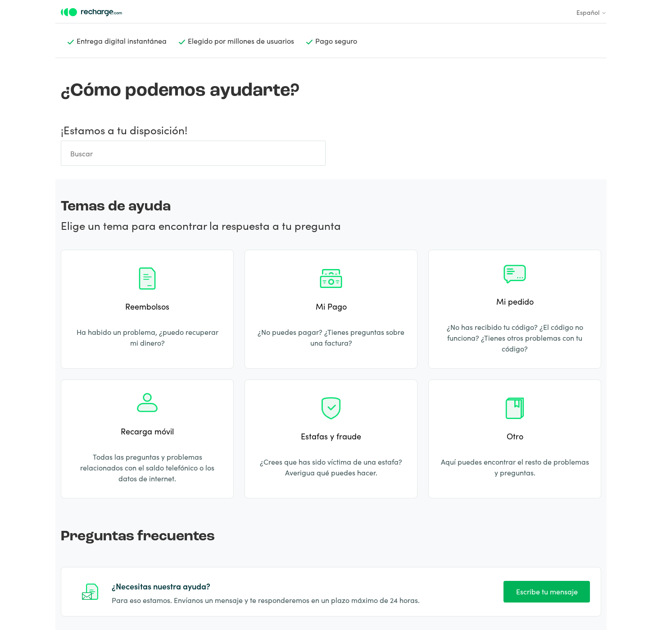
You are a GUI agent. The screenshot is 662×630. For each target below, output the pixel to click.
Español (588, 12)
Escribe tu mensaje (547, 591)
